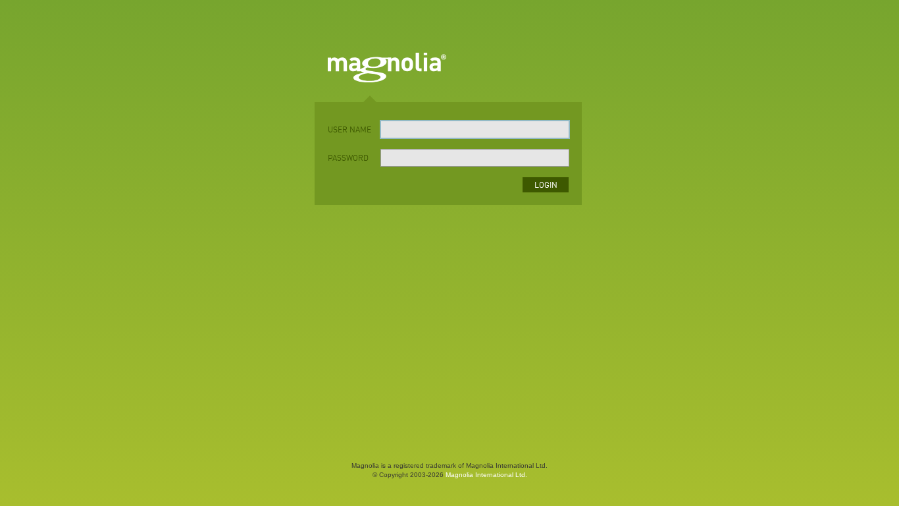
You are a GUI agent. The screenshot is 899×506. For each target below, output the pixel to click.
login (545, 186)
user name (349, 130)
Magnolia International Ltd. (486, 474)
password (348, 159)
